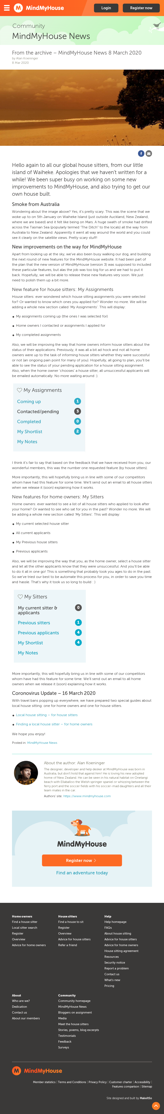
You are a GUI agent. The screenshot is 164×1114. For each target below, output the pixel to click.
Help (107, 916)
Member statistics (44, 1082)
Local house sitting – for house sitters (47, 715)
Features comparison (125, 1086)
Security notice (114, 962)
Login (106, 8)
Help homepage (115, 922)
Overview (18, 939)
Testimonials (67, 1036)
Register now (141, 8)
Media (62, 1018)
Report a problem (116, 968)
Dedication (19, 1007)
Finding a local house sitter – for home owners (54, 724)
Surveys (63, 1047)
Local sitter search (24, 928)
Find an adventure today (82, 873)
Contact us (111, 974)
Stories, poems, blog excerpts (78, 1030)
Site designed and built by (129, 1098)
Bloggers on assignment (75, 1012)
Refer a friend (67, 945)
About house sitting (117, 933)
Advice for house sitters (74, 939)
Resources (111, 957)
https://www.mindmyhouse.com (87, 796)
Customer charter (120, 1082)
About (16, 995)
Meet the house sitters (73, 1024)
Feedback (64, 1041)
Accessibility (142, 1082)
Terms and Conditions (72, 1082)
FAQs (108, 928)
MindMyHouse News (42, 743)
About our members (26, 1018)
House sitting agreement (121, 951)
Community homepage (74, 1001)
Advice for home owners (29, 945)
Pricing (109, 986)
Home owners (22, 916)
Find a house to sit (70, 922)
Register (17, 933)
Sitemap (147, 1086)
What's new (112, 980)
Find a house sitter (24, 922)
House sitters (67, 916)
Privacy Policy (98, 1082)
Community (67, 995)
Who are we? (21, 1001)
